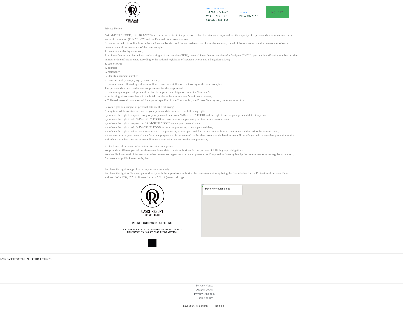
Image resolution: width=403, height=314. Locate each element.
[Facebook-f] (152, 243)
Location (243, 13)
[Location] (241, 8)
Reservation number (216, 9)
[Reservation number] (208, 4)
